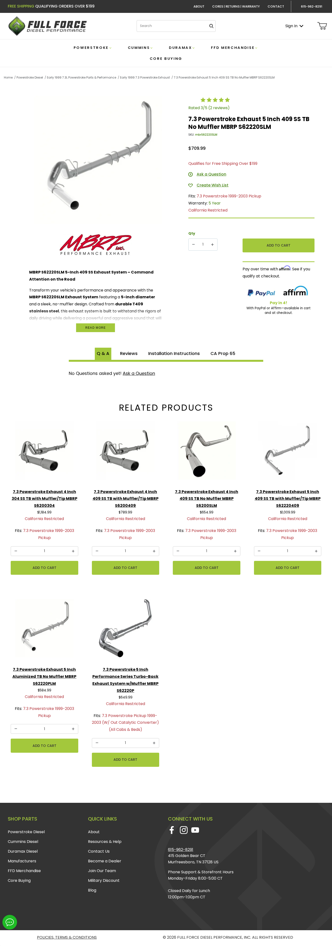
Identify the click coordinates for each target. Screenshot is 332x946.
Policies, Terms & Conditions (67, 937)
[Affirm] (295, 292)
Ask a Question (139, 373)
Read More (95, 327)
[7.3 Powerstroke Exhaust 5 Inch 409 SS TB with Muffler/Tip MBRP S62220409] (288, 452)
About (198, 6)
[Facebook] (172, 830)
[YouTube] (195, 830)
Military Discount (104, 880)
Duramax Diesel (23, 851)
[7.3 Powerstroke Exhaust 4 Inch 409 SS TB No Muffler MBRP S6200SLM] (206, 452)
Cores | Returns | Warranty (236, 6)
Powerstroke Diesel (26, 832)
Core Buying (19, 880)
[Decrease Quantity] (193, 244)
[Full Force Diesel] (47, 25)
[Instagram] (184, 830)
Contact (276, 6)
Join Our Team (102, 871)
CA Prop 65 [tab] (222, 353)
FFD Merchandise (24, 871)
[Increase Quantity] (212, 244)
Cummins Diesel (23, 841)
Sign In (291, 26)
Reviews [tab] (129, 353)
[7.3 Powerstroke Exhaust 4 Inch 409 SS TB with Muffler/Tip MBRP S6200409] (125, 452)
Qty (191, 233)
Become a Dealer (104, 861)
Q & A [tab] (103, 353)
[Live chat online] (9, 922)
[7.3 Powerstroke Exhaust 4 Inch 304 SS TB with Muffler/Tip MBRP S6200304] (44, 452)
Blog (92, 890)
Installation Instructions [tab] (174, 353)
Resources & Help (105, 841)
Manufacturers (22, 861)
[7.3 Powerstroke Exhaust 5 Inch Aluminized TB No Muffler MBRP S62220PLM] (44, 630)
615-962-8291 (180, 849)
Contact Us (99, 851)
